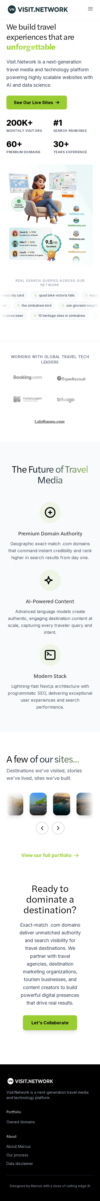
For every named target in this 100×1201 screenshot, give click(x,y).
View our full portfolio (46, 855)
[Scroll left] (42, 828)
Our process (17, 1155)
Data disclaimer (19, 1163)
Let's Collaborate (50, 1022)
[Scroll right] (58, 828)
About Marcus (18, 1146)
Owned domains (20, 1122)
